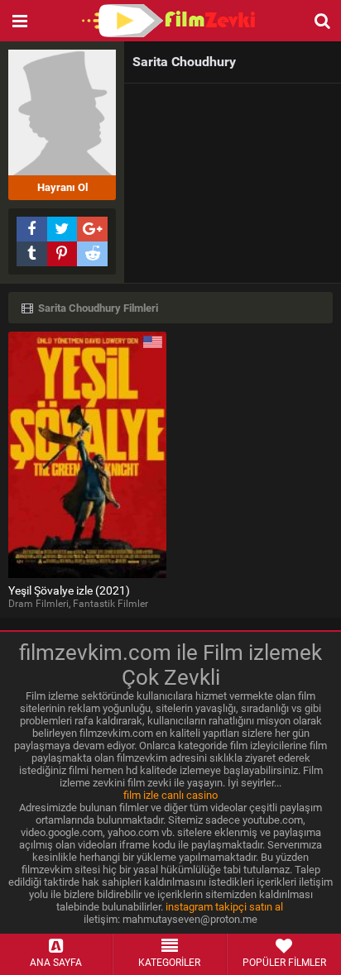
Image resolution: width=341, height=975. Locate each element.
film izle (141, 795)
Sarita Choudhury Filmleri (97, 308)
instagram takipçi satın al (224, 907)
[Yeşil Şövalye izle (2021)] (87, 455)
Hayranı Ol (62, 187)
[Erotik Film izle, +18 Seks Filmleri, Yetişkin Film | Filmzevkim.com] (170, 20)
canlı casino (189, 795)
